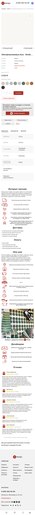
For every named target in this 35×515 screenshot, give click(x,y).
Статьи (15, 473)
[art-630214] (11, 83)
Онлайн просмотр (19, 113)
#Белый (8, 123)
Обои (8, 8)
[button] (26, 336)
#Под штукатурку (22, 120)
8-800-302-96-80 (22, 3)
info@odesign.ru (6, 498)
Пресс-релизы (17, 470)
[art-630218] (27, 83)
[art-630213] (7, 83)
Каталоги (4, 470)
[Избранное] (15, 512)
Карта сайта (28, 473)
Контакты (16, 464)
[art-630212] (3, 83)
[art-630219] (31, 83)
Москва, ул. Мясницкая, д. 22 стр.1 (11, 495)
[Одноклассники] (13, 505)
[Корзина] (23, 512)
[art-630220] (3, 87)
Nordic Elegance (19, 65)
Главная (3, 8)
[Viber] (18, 505)
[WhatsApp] (20, 505)
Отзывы (27, 464)
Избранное (4, 467)
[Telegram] (16, 505)
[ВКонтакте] (11, 505)
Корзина (4, 464)
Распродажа (28, 470)
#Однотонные (8, 120)
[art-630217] (23, 83)
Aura (15, 68)
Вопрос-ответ (29, 467)
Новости (15, 467)
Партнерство (17, 475)
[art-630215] (15, 83)
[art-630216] (19, 83)
